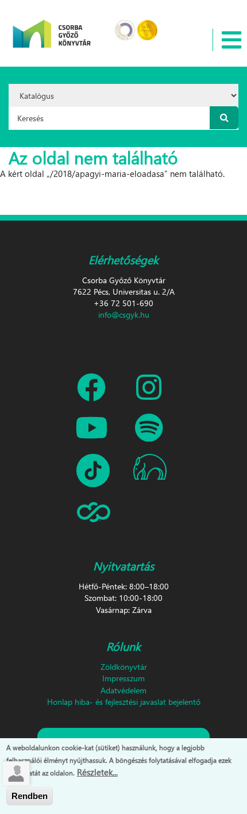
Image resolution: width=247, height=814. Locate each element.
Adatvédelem (123, 690)
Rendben (29, 796)
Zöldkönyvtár (124, 666)
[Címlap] (52, 26)
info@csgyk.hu (123, 314)
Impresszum (123, 678)
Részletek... (97, 772)
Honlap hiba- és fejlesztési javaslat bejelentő (123, 701)
